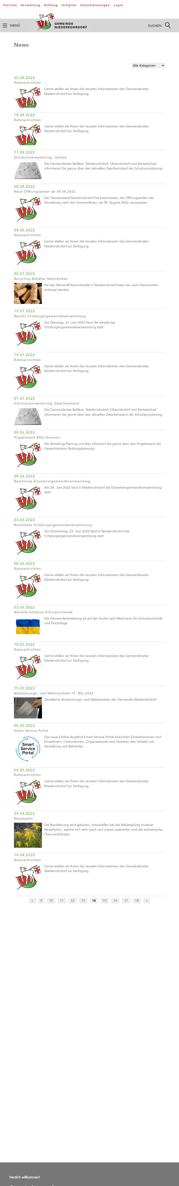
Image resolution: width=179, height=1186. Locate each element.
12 (72, 900)
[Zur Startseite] (61, 21)
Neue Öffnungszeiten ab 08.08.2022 (45, 191)
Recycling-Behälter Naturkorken (41, 279)
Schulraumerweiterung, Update (40, 157)
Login (118, 5)
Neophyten (23, 818)
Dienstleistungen (95, 5)
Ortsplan (69, 5)
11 (62, 900)
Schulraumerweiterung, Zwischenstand (46, 403)
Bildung (51, 5)
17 (126, 900)
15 (105, 900)
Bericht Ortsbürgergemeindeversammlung (50, 316)
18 (137, 900)
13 (83, 900)
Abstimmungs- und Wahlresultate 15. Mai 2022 (53, 693)
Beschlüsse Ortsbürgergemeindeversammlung (53, 525)
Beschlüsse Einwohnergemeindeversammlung (52, 481)
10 (51, 900)
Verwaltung (31, 5)
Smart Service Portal (31, 730)
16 (115, 900)
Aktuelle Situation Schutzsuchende (43, 612)
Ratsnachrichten (27, 82)
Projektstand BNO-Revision (37, 437)
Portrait (10, 5)
